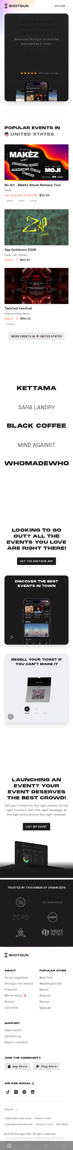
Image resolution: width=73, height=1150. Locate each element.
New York (46, 977)
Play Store (39, 65)
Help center (13, 1030)
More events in (36, 336)
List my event (36, 826)
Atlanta (45, 996)
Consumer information (18, 1124)
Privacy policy (43, 1118)
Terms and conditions (17, 1118)
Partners (62, 1124)
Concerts (11, 1008)
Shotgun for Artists (18, 983)
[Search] (27, 1145)
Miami (43, 990)
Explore (60, 6)
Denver (44, 1002)
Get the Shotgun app (36, 561)
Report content (16, 1042)
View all (45, 1008)
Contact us (12, 1036)
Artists (9, 1002)
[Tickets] (45, 1145)
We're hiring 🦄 (15, 996)
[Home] (16, 6)
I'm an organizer (16, 977)
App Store (39, 54)
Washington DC (50, 983)
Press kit (10, 990)
